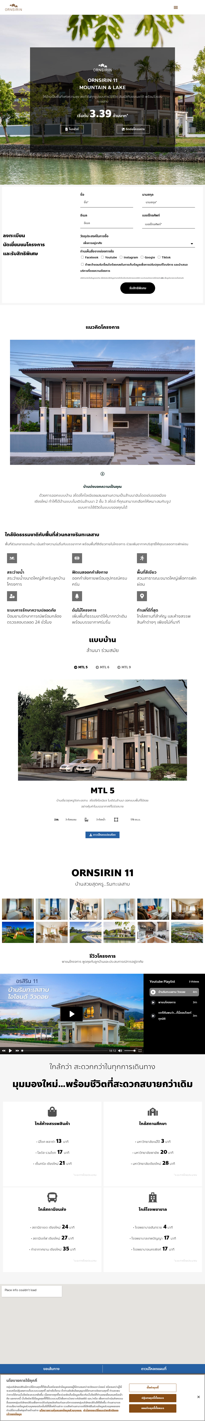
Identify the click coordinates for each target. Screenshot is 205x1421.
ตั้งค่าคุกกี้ (153, 1388)
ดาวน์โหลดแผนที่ (154, 1369)
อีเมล (83, 215)
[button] (176, 7)
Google (150, 257)
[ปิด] (198, 1396)
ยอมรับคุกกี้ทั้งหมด (152, 1408)
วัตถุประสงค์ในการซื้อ (94, 236)
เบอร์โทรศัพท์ (151, 215)
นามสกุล (148, 194)
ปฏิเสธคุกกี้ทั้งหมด (153, 1398)
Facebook (91, 257)
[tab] (81, 667)
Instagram (131, 257)
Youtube (111, 257)
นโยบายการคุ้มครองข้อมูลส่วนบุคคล (60, 1410)
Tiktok (166, 257)
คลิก (162, 278)
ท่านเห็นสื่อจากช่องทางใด (97, 251)
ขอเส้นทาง (51, 1369)
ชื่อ (82, 194)
